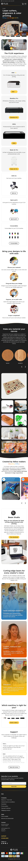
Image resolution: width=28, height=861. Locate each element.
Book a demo (14, 722)
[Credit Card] (3, 853)
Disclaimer (3, 804)
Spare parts (14, 219)
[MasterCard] (6, 853)
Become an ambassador (7, 818)
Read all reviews (14, 767)
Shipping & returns (5, 810)
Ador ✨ (14, 91)
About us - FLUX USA (6, 800)
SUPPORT (3, 836)
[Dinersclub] (3, 856)
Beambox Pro (14, 117)
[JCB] (21, 853)
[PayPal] (10, 856)
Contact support (4, 825)
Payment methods (5, 808)
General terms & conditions (8, 802)
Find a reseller (4, 816)
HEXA (14, 143)
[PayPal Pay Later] (14, 856)
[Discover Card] (18, 853)
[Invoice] (6, 856)
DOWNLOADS (4, 838)
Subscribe (14, 786)
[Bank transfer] (18, 856)
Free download (14, 537)
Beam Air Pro (14, 169)
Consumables (14, 243)
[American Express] (14, 853)
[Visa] (10, 853)
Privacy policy (4, 806)
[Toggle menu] (25, 3)
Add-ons (14, 193)
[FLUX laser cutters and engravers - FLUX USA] (4, 3)
